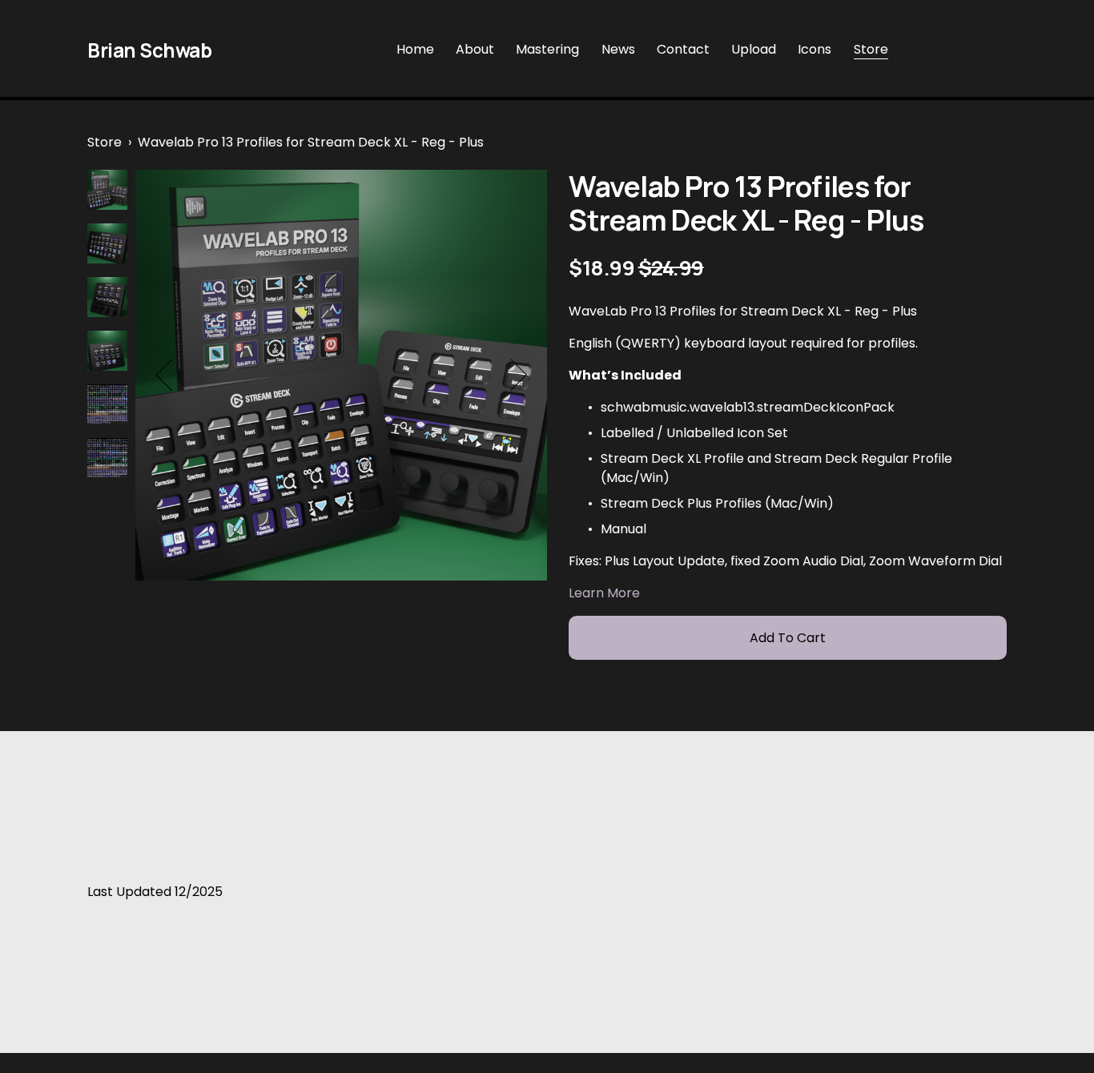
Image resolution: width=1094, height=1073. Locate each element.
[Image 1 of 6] (107, 192)
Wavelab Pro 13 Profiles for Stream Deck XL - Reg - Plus (311, 142)
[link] (341, 375)
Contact (683, 49)
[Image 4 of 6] (107, 353)
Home (415, 49)
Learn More (604, 593)
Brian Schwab (149, 50)
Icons (814, 49)
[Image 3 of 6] (107, 300)
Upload (753, 49)
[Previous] (172, 375)
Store (871, 49)
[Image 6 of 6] (107, 461)
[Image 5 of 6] (107, 407)
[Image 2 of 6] (107, 246)
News (618, 49)
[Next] (511, 375)
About (475, 49)
